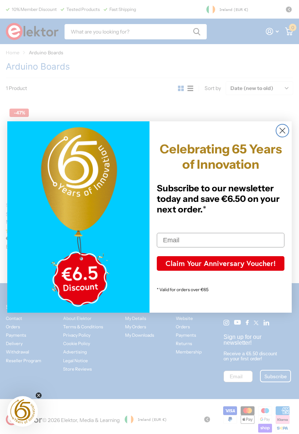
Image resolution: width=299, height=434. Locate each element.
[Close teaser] (39, 395)
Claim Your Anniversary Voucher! (221, 263)
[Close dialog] (282, 130)
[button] (22, 411)
